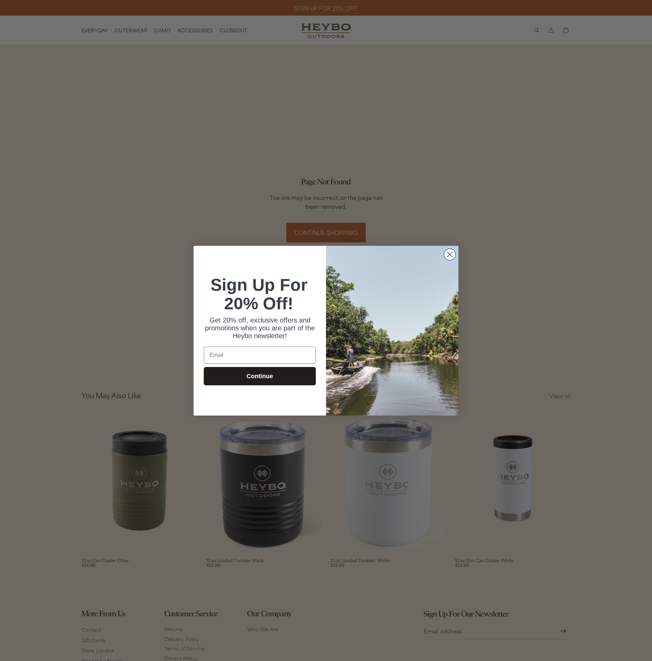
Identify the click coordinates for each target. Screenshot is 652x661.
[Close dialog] (450, 254)
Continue (260, 376)
